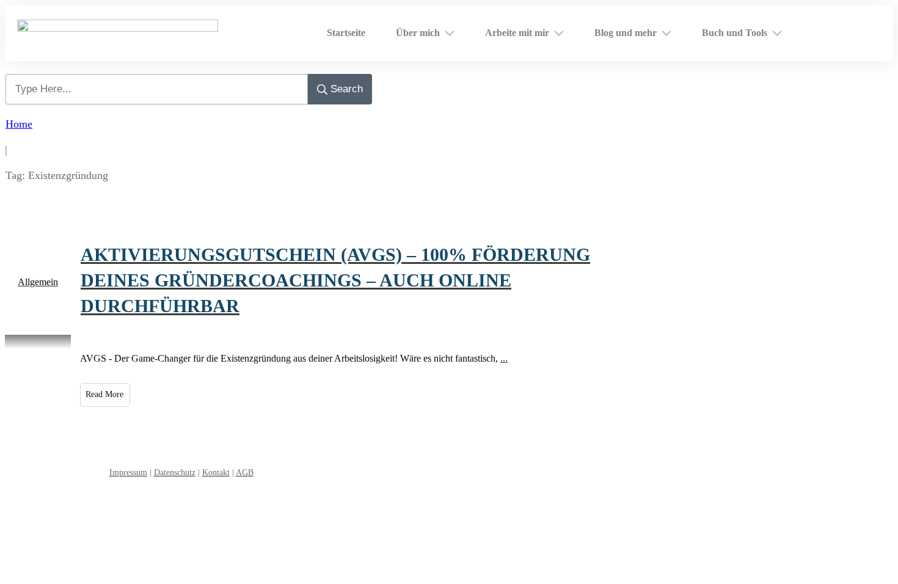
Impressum (128, 472)
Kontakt (216, 472)
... (504, 358)
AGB (245, 472)
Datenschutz (174, 472)
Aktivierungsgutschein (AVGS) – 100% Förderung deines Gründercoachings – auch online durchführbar (335, 280)
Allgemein (38, 282)
